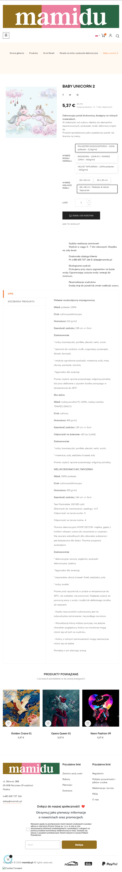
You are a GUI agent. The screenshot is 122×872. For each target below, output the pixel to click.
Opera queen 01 (61, 733)
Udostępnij (63, 95)
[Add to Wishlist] (8, 723)
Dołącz (79, 845)
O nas (95, 800)
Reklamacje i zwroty (103, 788)
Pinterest (77, 95)
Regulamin (98, 774)
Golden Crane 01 (21, 733)
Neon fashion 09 (101, 733)
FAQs (95, 794)
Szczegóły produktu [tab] (21, 302)
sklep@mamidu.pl (12, 801)
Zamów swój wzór (72, 774)
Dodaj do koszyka (83, 215)
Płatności (67, 785)
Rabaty (66, 779)
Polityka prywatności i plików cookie (103, 781)
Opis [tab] (10, 294)
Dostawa (67, 791)
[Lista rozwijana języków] (97, 35)
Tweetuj (70, 95)
